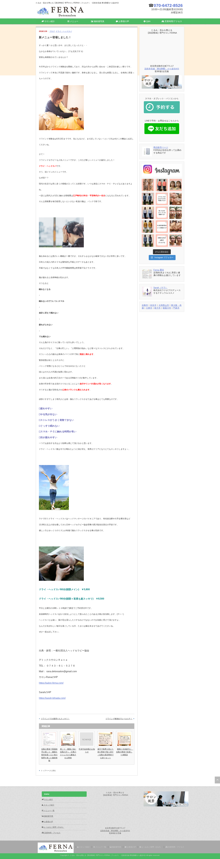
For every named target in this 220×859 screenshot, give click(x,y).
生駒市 (145, 305)
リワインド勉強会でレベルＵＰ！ (119, 719)
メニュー (73, 21)
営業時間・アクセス (52, 833)
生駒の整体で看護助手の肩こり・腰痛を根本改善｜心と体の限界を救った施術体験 (49, 755)
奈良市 (153, 305)
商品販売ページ (160, 147)
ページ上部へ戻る (217, 780)
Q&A (147, 21)
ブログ (52, 31)
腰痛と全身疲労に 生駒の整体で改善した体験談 (124, 752)
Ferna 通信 (158, 270)
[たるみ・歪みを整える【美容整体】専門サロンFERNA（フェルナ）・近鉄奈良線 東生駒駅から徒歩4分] (60, 17)
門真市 (176, 308)
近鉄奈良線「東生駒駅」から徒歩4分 (161, 68)
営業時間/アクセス (173, 21)
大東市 (149, 308)
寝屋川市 (167, 308)
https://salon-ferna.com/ (51, 683)
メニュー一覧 (48, 811)
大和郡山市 (163, 305)
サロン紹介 (49, 21)
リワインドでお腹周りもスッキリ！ (55, 719)
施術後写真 (98, 21)
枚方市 (157, 308)
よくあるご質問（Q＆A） (53, 827)
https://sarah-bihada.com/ (52, 698)
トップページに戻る (48, 770)
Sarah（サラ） (160, 287)
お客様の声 (123, 21)
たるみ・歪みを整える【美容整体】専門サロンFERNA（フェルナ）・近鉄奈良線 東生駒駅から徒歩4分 (108, 855)
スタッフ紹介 (48, 805)
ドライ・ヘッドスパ (64, 31)
